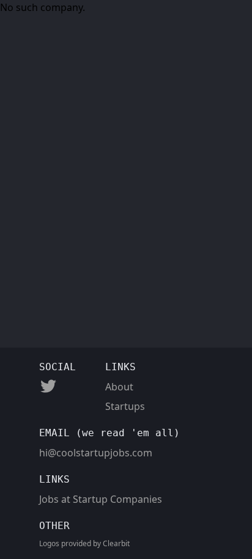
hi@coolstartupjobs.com (95, 452)
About (119, 386)
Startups (125, 406)
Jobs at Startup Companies (100, 499)
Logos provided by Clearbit (84, 543)
